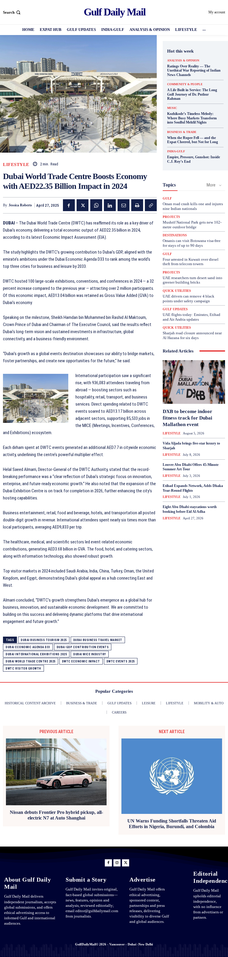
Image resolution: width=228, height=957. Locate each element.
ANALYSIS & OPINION (183, 60)
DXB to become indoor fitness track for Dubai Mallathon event (187, 418)
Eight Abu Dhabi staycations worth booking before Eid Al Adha (190, 509)
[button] (12, 12)
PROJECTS (171, 217)
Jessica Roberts (20, 205)
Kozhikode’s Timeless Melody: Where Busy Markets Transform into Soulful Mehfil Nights (192, 118)
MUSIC (172, 108)
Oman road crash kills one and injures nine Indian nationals (193, 206)
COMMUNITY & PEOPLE (185, 84)
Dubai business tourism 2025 (44, 640)
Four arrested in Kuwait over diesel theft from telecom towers (190, 261)
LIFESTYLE (16, 164)
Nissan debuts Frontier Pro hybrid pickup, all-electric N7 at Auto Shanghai (56, 815)
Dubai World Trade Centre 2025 (31, 661)
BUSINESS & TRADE (182, 132)
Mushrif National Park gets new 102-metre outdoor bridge (192, 224)
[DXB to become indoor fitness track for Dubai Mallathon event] (194, 382)
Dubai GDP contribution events (83, 647)
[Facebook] (69, 205)
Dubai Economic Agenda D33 (28, 647)
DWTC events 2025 (121, 661)
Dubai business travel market (97, 640)
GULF (167, 198)
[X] (82, 205)
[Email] (123, 205)
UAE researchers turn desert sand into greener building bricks (192, 280)
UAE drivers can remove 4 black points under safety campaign (188, 298)
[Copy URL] (151, 205)
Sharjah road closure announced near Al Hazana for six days (192, 335)
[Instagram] (117, 862)
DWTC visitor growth (23, 668)
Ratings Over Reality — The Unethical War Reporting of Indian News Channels (194, 70)
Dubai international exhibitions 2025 (36, 654)
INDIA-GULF (176, 151)
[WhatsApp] (96, 205)
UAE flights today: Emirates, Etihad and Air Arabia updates (191, 317)
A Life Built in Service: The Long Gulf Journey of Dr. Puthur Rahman (192, 94)
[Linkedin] (110, 205)
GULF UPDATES (175, 309)
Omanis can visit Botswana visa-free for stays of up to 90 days (192, 243)
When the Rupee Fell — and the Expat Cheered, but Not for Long (192, 140)
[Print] (137, 205)
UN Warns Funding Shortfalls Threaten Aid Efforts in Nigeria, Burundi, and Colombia (171, 823)
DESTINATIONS (175, 235)
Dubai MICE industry (89, 654)
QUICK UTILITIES (177, 290)
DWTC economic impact (81, 661)
